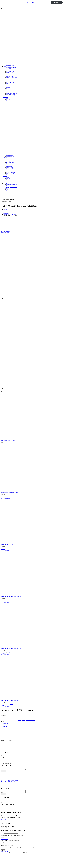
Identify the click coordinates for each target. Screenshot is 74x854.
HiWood (11, 68)
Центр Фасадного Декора (12, 72)
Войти (2, 837)
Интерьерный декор (11, 67)
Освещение (6, 92)
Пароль (2, 832)
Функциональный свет (11, 95)
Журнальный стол (10, 89)
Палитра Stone (9, 76)
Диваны (8, 86)
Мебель (5, 84)
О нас (4, 62)
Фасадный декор (10, 71)
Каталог (5, 210)
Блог (7, 100)
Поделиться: (3, 721)
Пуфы (7, 88)
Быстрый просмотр (5, 446)
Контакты (5, 101)
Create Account (4, 839)
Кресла (8, 87)
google (5, 726)
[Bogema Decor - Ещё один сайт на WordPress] (37, 60)
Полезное (5, 97)
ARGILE (8, 78)
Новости (8, 99)
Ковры (7, 90)
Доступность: (4, 720)
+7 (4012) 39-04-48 (5, 2)
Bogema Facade (10, 65)
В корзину (3, 444)
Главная (5, 209)
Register (3, 850)
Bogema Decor (9, 64)
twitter (4, 724)
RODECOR (11, 70)
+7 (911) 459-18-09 (30, 2)
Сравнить (11, 443)
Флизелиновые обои (11, 81)
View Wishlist (4, 819)
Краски (5, 73)
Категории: (15, 720)
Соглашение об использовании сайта (9, 780)
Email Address (4, 840)
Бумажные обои (10, 82)
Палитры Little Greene (11, 77)
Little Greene (9, 75)
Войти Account (4, 851)
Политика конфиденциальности (8, 781)
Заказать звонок (56, 2)
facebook (5, 723)
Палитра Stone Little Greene (9, 214)
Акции (7, 98)
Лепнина (5, 66)
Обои (4, 79)
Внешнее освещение (11, 94)
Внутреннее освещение (11, 93)
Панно (7, 83)
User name (3, 827)
